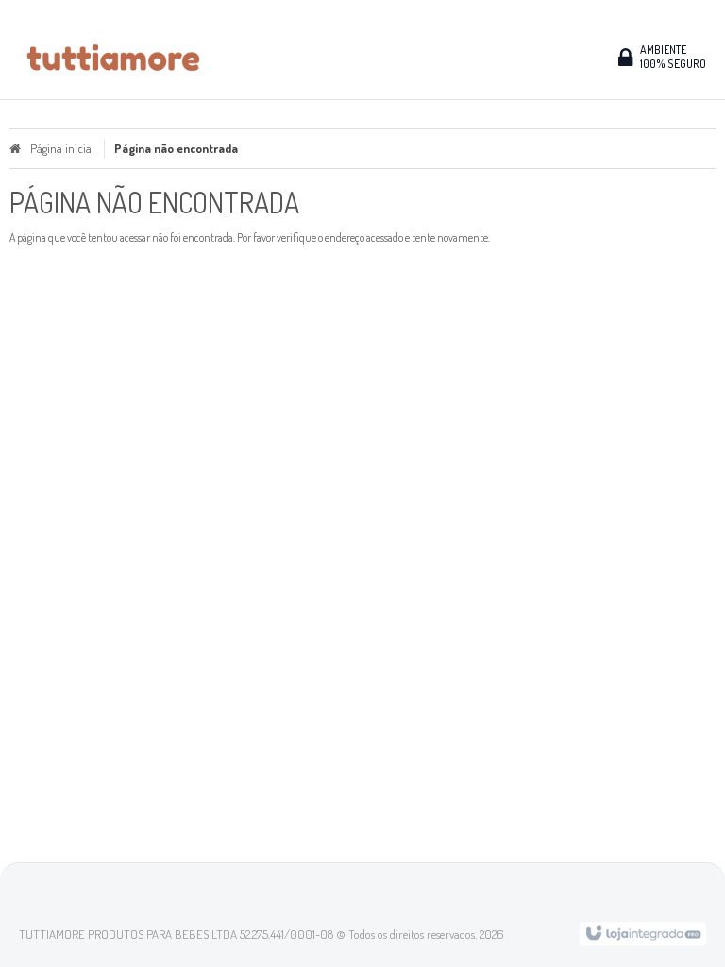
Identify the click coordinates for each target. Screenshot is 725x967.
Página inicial (62, 148)
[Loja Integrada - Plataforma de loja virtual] (642, 932)
